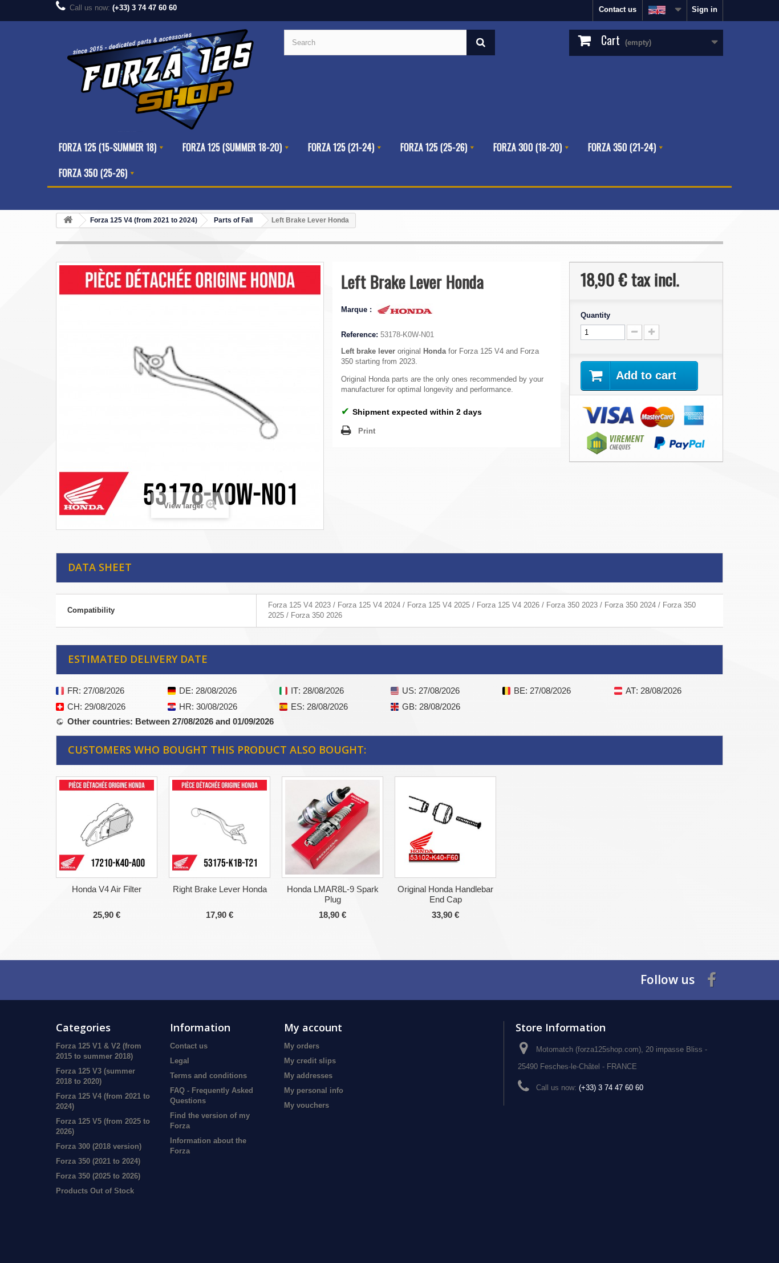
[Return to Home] (68, 220)
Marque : (357, 309)
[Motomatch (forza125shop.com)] (161, 78)
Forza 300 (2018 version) (98, 1146)
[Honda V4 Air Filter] (106, 827)
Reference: (359, 334)
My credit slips (310, 1060)
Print (366, 431)
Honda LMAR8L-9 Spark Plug (333, 894)
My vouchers (306, 1105)
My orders (301, 1046)
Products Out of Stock (95, 1191)
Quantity (595, 315)
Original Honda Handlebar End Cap (445, 894)
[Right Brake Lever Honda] (219, 827)
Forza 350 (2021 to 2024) (98, 1161)
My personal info (313, 1090)
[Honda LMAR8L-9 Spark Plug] (332, 827)
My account (313, 1027)
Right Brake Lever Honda (220, 889)
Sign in (704, 9)
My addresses (308, 1075)
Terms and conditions (208, 1075)
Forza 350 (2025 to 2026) (98, 1176)
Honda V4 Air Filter (106, 889)
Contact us (617, 9)
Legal (179, 1060)
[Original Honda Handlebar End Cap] (445, 827)
